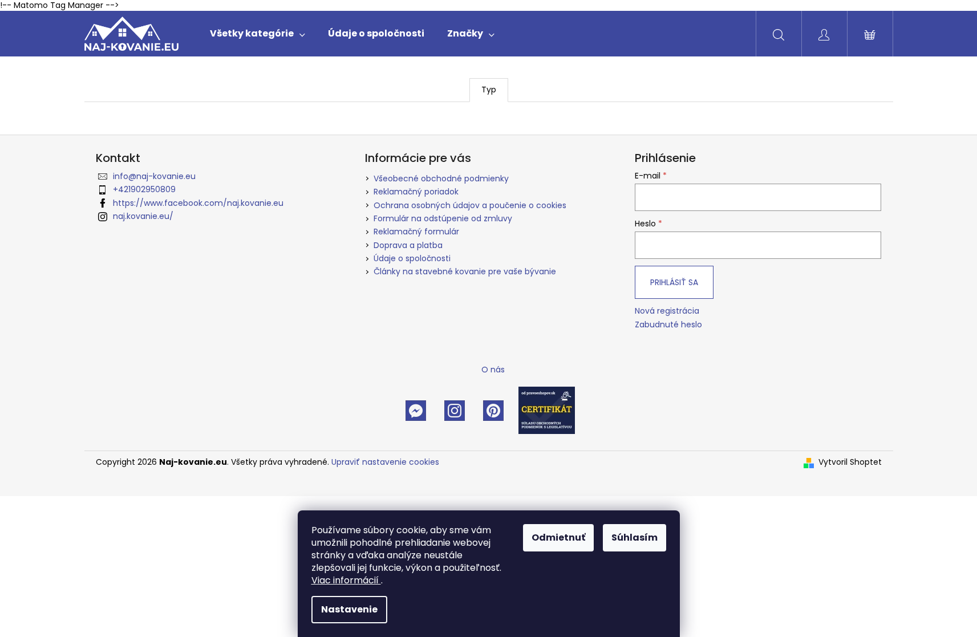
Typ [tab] (488, 89)
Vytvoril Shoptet (850, 462)
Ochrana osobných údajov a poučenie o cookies (470, 205)
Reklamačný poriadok (416, 191)
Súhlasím (634, 537)
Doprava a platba (408, 245)
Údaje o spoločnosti (412, 258)
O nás (493, 369)
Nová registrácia (667, 311)
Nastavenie (349, 609)
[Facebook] (415, 410)
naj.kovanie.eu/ (143, 216)
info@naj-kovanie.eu (154, 176)
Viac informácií (346, 580)
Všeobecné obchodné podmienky (441, 178)
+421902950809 (144, 189)
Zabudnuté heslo (668, 324)
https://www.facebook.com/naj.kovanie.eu (198, 203)
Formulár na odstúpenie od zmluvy (443, 218)
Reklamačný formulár (416, 231)
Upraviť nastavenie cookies (385, 462)
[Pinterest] (493, 410)
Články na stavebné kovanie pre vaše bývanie (465, 271)
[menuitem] (257, 33)
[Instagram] (454, 410)
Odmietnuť (558, 537)
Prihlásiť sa (674, 282)
